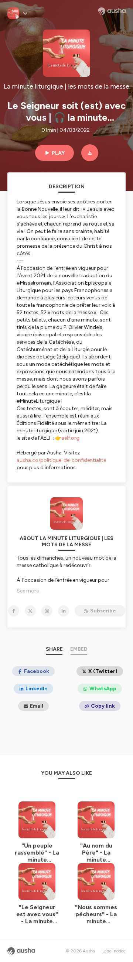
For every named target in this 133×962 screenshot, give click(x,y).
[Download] (89, 152)
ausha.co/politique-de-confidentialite (61, 460)
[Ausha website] (112, 11)
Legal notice (114, 951)
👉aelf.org (67, 438)
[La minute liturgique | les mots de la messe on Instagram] (46, 610)
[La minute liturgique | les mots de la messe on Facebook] (13, 610)
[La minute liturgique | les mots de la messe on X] (30, 610)
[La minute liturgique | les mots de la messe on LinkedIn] (63, 610)
